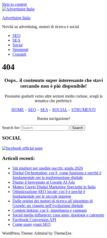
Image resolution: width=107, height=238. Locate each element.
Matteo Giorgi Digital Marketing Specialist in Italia (54, 187)
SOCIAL (59, 109)
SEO (16, 35)
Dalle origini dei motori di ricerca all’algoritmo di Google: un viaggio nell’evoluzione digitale (52, 203)
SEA (16, 40)
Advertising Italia (16, 18)
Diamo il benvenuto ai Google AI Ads (43, 182)
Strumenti (20, 49)
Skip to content (14, 4)
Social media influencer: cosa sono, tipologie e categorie (58, 215)
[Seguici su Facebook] (22, 148)
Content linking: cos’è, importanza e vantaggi (49, 210)
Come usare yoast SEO (31, 224)
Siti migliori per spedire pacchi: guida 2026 (47, 168)
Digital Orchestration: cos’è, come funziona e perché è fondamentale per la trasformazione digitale (56, 175)
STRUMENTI (83, 109)
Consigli (19, 54)
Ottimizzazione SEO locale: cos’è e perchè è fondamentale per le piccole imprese (48, 193)
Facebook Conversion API (34, 219)
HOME (17, 109)
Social (17, 45)
